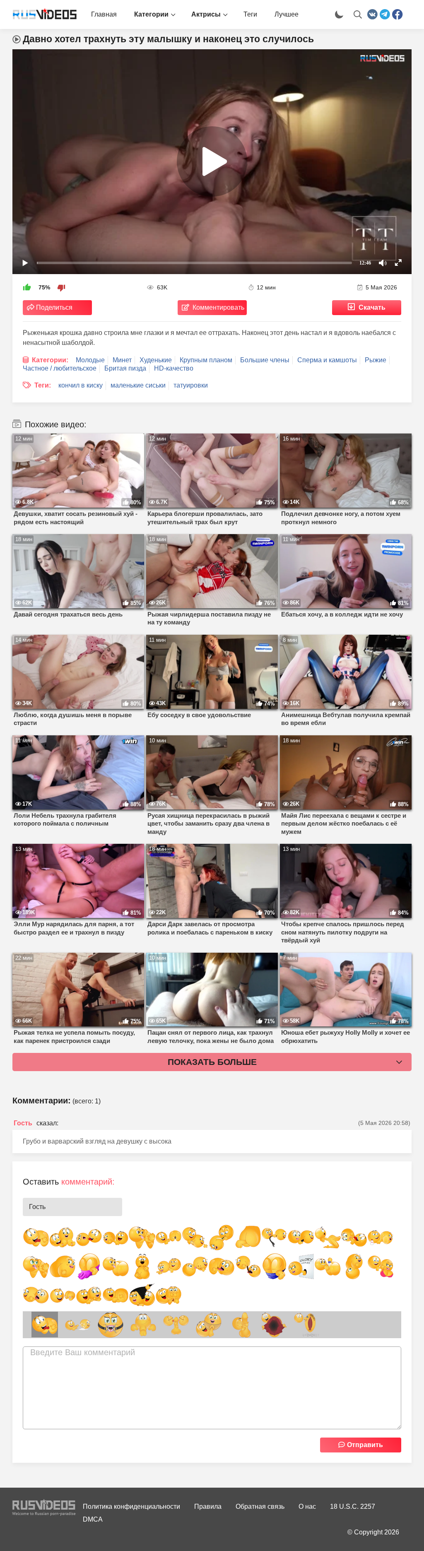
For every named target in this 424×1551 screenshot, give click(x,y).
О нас (307, 1506)
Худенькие (156, 360)
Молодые (90, 360)
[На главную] (41, 14)
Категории (151, 14)
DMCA (93, 1519)
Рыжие (375, 360)
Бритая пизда (125, 368)
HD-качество (173, 368)
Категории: (50, 360)
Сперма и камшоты (327, 360)
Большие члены (264, 360)
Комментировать (218, 307)
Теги (250, 14)
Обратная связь (260, 1506)
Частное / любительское (59, 368)
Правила (208, 1506)
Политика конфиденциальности (131, 1506)
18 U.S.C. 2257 (352, 1506)
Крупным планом (206, 360)
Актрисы (206, 14)
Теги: (42, 385)
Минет (122, 360)
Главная (104, 14)
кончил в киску (80, 385)
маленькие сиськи (138, 385)
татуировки (190, 385)
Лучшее (287, 14)
